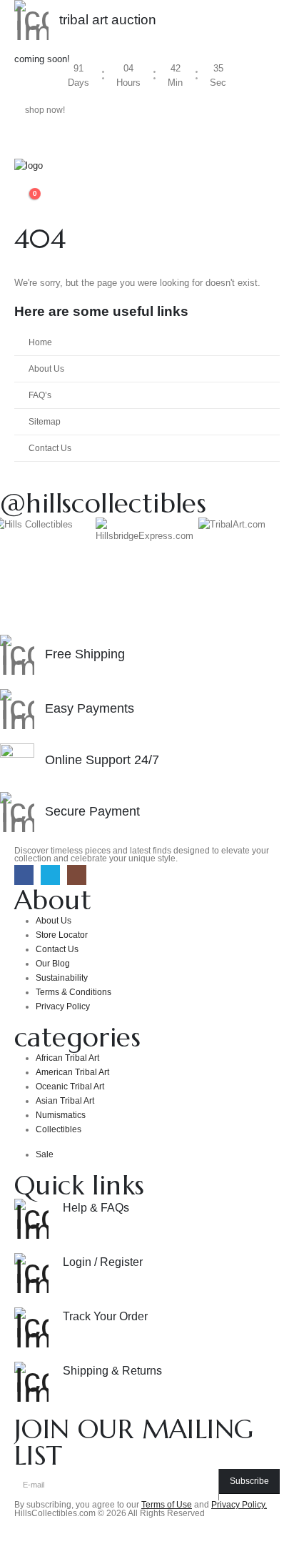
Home (40, 342)
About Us (46, 368)
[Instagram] (76, 874)
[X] (50, 874)
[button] (25, 182)
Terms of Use (166, 1504)
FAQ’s (40, 395)
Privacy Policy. (239, 1504)
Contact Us (50, 447)
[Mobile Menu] (27, 141)
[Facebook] (24, 874)
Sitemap (45, 421)
